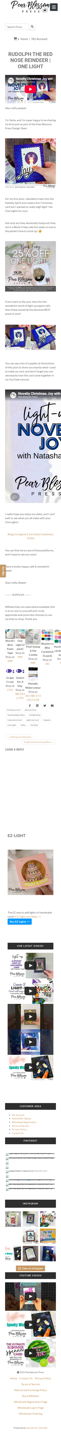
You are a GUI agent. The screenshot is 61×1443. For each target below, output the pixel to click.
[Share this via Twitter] (44, 705)
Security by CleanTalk (37, 1428)
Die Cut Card (30, 710)
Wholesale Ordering (30, 1413)
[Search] (32, 27)
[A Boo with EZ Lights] (30, 1016)
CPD (10, 689)
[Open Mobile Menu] (54, 7)
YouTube (33, 534)
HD (47, 663)
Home (13, 1378)
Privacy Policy (19, 1129)
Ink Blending (34, 715)
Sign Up (2, 571)
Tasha (23, 725)
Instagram (21, 534)
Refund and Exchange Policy (30, 1390)
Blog (10, 534)
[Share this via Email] (52, 705)
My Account (39, 39)
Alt (27, 695)
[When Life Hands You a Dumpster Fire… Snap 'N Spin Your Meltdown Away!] (30, 1296)
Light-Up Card (32, 720)
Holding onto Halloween (20, 737)
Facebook (46, 534)
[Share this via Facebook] (29, 705)
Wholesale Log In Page (30, 1407)
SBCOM (20, 693)
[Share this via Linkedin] (37, 705)
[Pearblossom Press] (30, 6)
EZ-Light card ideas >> (28, 916)
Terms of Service (20, 1125)
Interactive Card (14, 720)
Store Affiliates (30, 1395)
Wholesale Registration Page (30, 1401)
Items (23, 39)
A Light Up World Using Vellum (38, 742)
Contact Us (18, 1133)
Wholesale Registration (24, 1122)
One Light (11, 725)
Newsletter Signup (21, 1118)
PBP (10, 660)
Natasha (46, 720)
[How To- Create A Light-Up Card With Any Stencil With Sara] (30, 991)
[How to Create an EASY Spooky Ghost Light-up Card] (30, 1067)
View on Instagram (32, 1268)
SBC (33, 695)
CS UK (35, 699)
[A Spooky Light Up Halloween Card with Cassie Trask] (30, 965)
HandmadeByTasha (16, 715)
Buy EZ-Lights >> (20, 921)
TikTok (30, 538)
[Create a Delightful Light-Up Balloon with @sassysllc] (30, 1353)
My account (18, 1114)
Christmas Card (13, 710)
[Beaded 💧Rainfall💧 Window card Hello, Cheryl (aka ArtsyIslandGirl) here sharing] (30, 1252)
